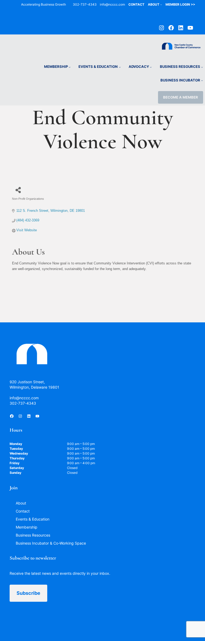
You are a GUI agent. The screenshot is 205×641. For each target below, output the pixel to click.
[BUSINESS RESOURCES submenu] (202, 67)
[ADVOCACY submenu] (151, 67)
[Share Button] (18, 190)
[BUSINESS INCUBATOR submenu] (202, 80)
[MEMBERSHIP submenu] (70, 67)
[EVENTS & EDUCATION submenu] (120, 67)
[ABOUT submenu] (161, 4)
